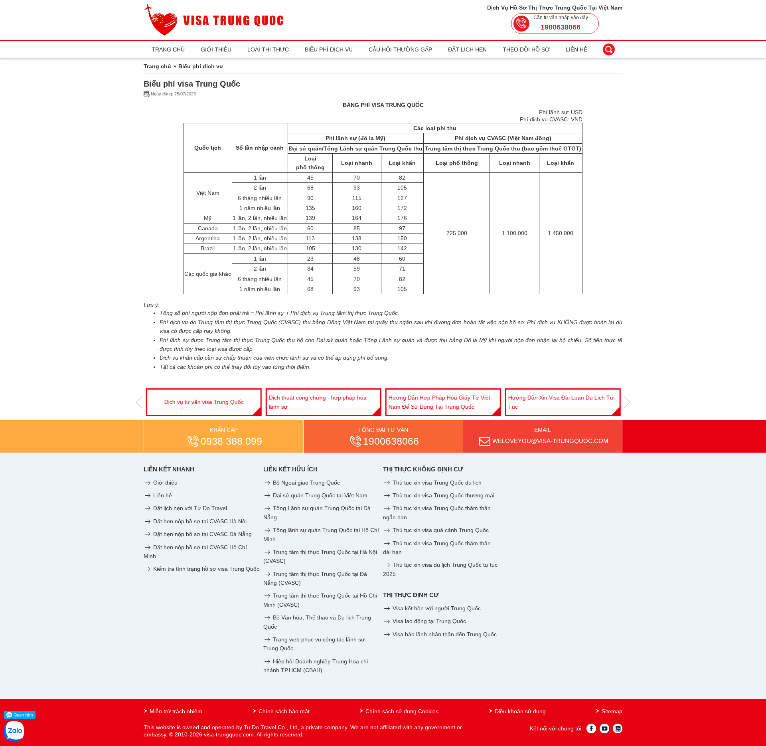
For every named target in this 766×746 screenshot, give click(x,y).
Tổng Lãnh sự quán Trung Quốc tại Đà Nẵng (317, 512)
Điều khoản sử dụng (520, 711)
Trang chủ (168, 49)
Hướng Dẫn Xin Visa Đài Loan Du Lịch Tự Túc (560, 402)
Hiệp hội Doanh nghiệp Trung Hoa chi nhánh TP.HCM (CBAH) (315, 665)
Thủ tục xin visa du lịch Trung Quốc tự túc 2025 (440, 569)
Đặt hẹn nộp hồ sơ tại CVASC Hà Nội (199, 521)
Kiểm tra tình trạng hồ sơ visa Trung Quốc (205, 569)
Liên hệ (576, 49)
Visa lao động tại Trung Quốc (428, 621)
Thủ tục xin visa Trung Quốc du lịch (436, 482)
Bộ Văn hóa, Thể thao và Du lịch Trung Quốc (317, 621)
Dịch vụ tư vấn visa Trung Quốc (203, 402)
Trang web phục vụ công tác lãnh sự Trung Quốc (314, 643)
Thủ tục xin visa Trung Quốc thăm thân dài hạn (437, 547)
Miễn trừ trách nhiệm (176, 711)
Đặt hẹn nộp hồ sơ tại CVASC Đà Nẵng (202, 534)
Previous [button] (139, 402)
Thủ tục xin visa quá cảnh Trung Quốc (440, 530)
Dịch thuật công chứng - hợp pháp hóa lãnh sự (317, 402)
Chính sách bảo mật (284, 711)
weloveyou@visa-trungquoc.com (550, 440)
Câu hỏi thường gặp (400, 49)
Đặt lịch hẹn (467, 49)
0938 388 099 (231, 441)
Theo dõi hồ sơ (526, 49)
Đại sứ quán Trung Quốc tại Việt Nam (319, 495)
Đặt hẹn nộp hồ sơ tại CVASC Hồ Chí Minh (195, 551)
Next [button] (627, 402)
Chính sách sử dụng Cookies (401, 711)
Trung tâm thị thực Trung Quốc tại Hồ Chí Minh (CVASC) (320, 599)
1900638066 (560, 27)
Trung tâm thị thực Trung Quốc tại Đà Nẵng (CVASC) (315, 578)
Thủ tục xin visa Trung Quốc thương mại (442, 495)
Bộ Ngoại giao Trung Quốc (305, 482)
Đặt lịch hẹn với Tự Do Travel (189, 508)
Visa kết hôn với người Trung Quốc (436, 608)
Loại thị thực (268, 49)
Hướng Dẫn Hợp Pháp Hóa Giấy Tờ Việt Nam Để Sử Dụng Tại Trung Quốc (439, 402)
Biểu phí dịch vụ (329, 49)
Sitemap (612, 711)
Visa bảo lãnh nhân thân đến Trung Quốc (444, 634)
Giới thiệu (216, 49)
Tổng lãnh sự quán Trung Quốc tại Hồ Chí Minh (321, 534)
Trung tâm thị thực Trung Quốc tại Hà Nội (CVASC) (320, 556)
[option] (203, 402)
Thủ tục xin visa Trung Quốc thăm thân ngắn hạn (437, 512)
